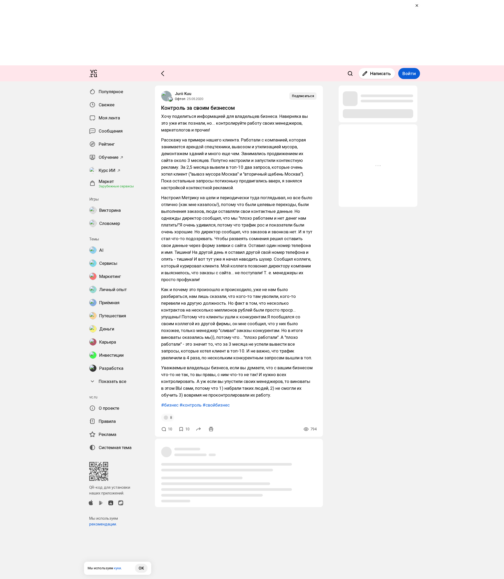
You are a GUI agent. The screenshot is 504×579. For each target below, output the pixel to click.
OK (141, 568)
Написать (380, 73)
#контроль (191, 405)
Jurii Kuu (183, 93)
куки (117, 568)
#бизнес (169, 405)
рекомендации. (103, 524)
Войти (409, 73)
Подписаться (303, 96)
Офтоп (180, 99)
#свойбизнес (216, 405)
